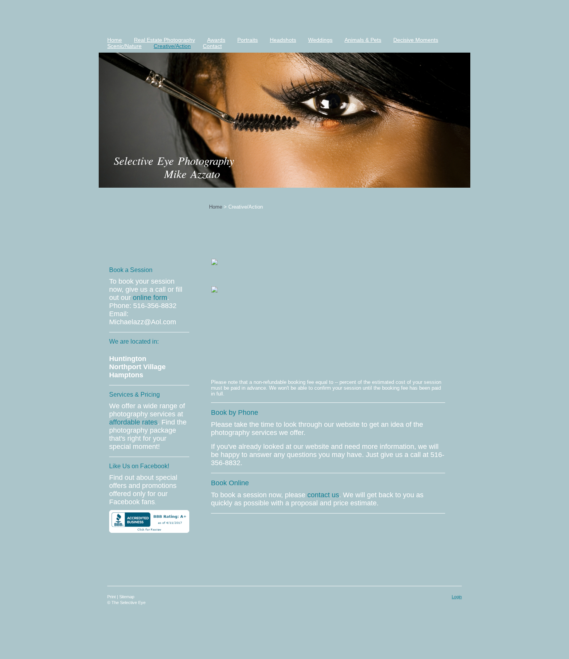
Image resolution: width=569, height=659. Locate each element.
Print (112, 596)
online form (150, 297)
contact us (323, 495)
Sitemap (126, 596)
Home (215, 207)
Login (457, 596)
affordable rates (133, 422)
